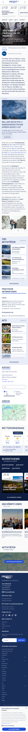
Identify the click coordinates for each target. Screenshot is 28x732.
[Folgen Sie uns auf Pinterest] (15, 615)
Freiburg (4, 692)
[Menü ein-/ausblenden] (25, 2)
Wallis (16, 19)
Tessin (3, 696)
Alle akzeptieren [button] (14, 729)
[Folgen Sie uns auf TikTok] (12, 615)
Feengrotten (15, 150)
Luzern (3, 669)
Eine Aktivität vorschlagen (8, 608)
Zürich (3, 686)
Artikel (4, 48)
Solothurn (4, 675)
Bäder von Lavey (9, 152)
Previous (14, 230)
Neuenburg (4, 694)
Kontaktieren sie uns (7, 598)
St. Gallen (4, 673)
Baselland (4, 665)
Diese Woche (19, 465)
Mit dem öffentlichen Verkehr (19, 391)
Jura (3, 690)
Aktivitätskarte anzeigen (14, 561)
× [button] (26, 708)
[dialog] (14, 719)
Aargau (3, 661)
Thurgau (4, 680)
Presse (3, 624)
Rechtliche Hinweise (7, 600)
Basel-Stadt (4, 663)
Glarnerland (4, 667)
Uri (2, 682)
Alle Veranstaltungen (14, 497)
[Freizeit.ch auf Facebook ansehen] (3, 615)
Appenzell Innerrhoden (7, 651)
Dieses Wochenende (8, 465)
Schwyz (3, 678)
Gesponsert (4, 98)
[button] (14, 725)
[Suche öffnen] (3, 2)
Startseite (4, 19)
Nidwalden (4, 655)
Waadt (3, 700)
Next (22, 230)
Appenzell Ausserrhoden (7, 649)
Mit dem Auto (7, 391)
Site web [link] (4, 379)
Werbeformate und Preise (8, 606)
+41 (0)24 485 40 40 (7, 381)
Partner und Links (6, 626)
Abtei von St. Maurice (12, 146)
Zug (3, 684)
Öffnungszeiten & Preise (17, 48)
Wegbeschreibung (9, 396)
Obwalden (4, 671)
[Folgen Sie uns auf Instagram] (6, 615)
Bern (3, 657)
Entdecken (7, 137)
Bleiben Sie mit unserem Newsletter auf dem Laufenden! (12, 635)
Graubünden (5, 653)
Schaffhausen (5, 659)
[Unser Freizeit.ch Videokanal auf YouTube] (9, 615)
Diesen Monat (6, 468)
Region (10, 19)
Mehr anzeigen (14, 283)
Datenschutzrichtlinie (6, 723)
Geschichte (4, 622)
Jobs (3, 628)
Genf (3, 698)
